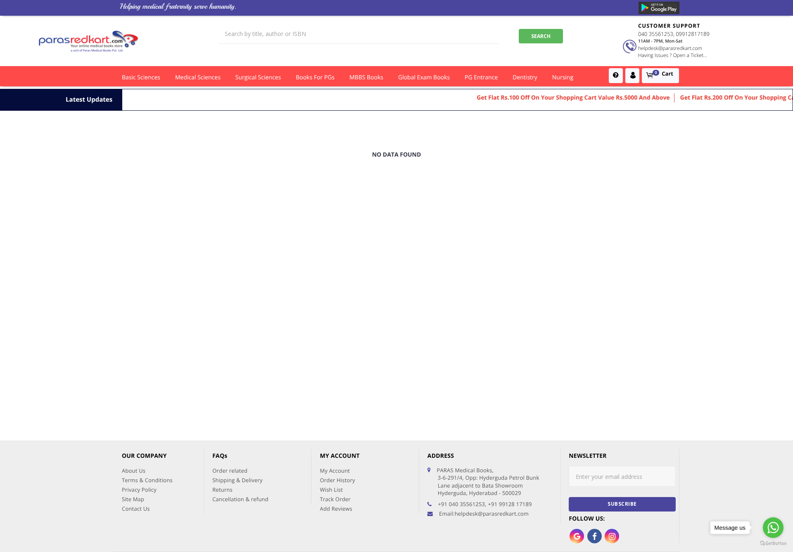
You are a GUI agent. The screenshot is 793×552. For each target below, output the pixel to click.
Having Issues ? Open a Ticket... (672, 55)
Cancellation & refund (240, 499)
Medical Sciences (198, 77)
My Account (335, 470)
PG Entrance (481, 77)
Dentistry (525, 77)
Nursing (562, 77)
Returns (222, 489)
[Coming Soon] (659, 8)
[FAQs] (616, 75)
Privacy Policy (139, 489)
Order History (337, 480)
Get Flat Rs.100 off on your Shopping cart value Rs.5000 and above (564, 98)
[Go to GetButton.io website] (773, 543)
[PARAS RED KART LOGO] (88, 41)
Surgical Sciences (258, 77)
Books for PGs (315, 77)
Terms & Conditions (147, 480)
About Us (133, 470)
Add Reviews (336, 508)
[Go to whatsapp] (773, 527)
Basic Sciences (141, 77)
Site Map (133, 499)
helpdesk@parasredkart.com (670, 48)
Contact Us (136, 508)
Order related (229, 470)
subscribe (622, 503)
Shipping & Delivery (237, 480)
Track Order (335, 499)
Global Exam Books (424, 77)
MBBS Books (366, 77)
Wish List (331, 489)
